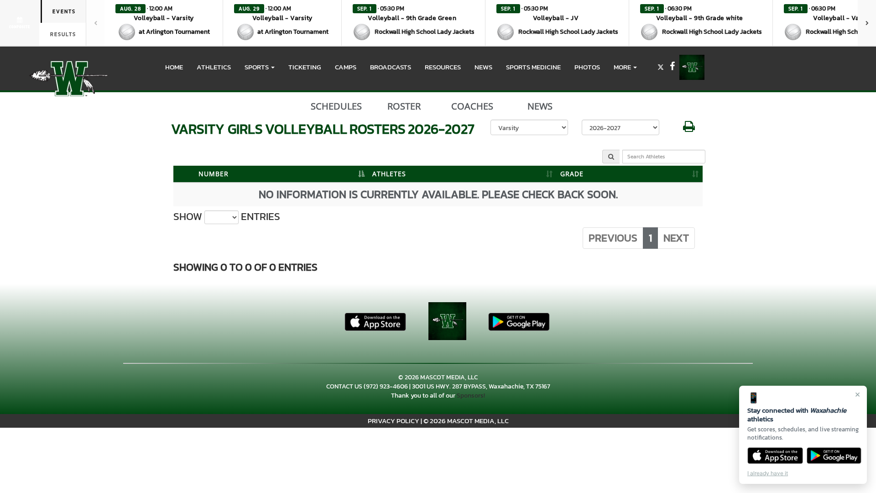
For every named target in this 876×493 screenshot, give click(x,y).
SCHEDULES (336, 106)
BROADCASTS (390, 67)
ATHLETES (389, 173)
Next (676, 238)
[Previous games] (95, 23)
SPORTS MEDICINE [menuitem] (533, 67)
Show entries (226, 216)
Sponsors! (471, 395)
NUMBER (213, 173)
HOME (174, 67)
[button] (163, 23)
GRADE (572, 173)
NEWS (483, 67)
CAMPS (345, 67)
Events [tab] (64, 11)
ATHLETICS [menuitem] (214, 67)
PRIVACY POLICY (393, 420)
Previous (613, 238)
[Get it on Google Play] (834, 455)
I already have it (767, 473)
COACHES (472, 106)
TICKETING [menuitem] (304, 67)
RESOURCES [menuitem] (443, 67)
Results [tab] (63, 34)
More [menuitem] (623, 67)
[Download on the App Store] (775, 455)
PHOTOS (587, 67)
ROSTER (404, 106)
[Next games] (867, 23)
